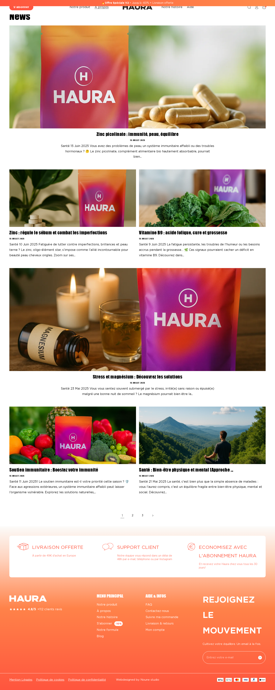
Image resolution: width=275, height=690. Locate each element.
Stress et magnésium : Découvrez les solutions (137, 376)
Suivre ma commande (162, 617)
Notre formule (107, 629)
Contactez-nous (157, 611)
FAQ (149, 604)
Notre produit (107, 604)
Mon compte (155, 629)
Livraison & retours (160, 623)
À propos (104, 611)
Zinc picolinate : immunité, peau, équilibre (138, 134)
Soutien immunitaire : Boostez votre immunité (53, 469)
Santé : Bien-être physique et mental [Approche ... (186, 469)
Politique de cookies (50, 679)
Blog (100, 636)
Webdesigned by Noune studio (137, 679)
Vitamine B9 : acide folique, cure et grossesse (183, 232)
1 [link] (122, 515)
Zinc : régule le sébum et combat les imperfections (58, 232)
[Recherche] (249, 7)
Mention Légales (20, 679)
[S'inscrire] (260, 657)
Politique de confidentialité (87, 679)
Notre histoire (107, 617)
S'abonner (21, 7)
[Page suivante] (153, 515)
